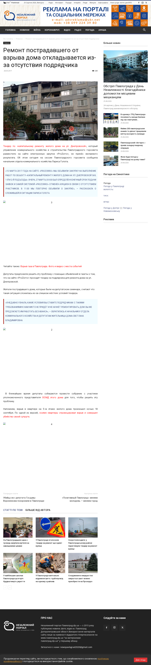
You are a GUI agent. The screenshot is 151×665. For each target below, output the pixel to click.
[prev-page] (5, 587)
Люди (85, 2)
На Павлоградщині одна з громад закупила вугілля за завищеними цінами (16, 543)
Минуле (93, 2)
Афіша (102, 29)
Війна (37, 29)
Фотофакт (59, 2)
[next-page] (10, 587)
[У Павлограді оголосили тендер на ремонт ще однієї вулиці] (50, 527)
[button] (144, 30)
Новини (24, 29)
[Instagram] (142, 3)
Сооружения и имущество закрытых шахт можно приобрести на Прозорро (80, 578)
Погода (89, 29)
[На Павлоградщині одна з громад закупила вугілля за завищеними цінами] (18, 527)
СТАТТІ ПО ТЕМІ (13, 510)
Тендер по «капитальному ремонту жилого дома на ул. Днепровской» (44, 146)
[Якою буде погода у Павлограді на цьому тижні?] (111, 161)
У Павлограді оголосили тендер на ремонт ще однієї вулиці (49, 543)
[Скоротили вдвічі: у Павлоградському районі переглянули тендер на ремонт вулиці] (83, 527)
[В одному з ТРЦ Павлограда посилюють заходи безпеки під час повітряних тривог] (111, 118)
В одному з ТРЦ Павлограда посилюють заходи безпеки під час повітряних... (133, 117)
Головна (10, 29)
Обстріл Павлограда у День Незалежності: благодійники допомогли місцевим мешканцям (124, 91)
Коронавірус (52, 29)
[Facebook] (138, 3)
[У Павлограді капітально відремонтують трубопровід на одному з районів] (50, 563)
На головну (8, 38)
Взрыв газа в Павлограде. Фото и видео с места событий (51, 266)
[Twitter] (146, 3)
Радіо (51, 2)
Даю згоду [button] (141, 660)
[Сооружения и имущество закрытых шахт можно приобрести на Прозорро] (83, 563)
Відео (67, 29)
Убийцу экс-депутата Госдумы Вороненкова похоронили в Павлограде (23, 499)
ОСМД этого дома (52, 397)
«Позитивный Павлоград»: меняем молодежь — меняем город (80, 499)
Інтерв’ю (77, 2)
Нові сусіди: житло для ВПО (121, 2)
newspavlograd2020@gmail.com (76, 647)
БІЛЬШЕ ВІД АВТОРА (38, 510)
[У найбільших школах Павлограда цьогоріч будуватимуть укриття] (18, 563)
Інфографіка (103, 2)
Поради (68, 2)
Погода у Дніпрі (111, 207)
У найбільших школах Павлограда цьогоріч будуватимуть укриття (14, 578)
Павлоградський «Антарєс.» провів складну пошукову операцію (133, 145)
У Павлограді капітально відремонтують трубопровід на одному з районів (49, 578)
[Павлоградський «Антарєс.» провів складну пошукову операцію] (111, 146)
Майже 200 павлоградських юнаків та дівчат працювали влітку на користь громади (133, 131)
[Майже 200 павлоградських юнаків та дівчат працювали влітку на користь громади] (111, 132)
